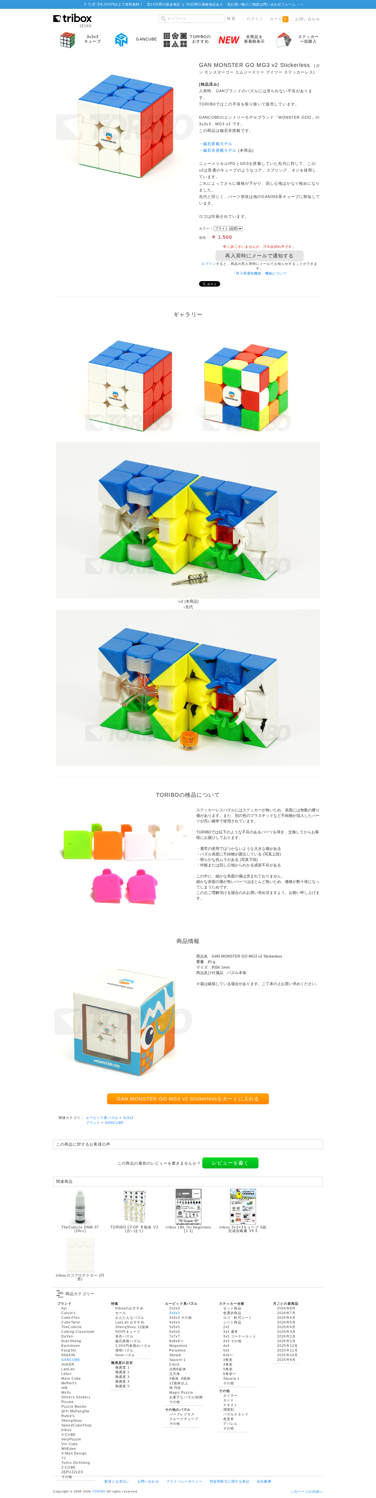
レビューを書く (230, 1163)
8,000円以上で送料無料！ (121, 4)
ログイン (255, 19)
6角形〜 (229, 1373)
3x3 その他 (232, 1341)
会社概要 (264, 1481)
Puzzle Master (74, 1406)
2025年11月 (287, 1350)
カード (228, 1400)
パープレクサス (182, 1414)
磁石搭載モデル (217, 144)
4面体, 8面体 (179, 1378)
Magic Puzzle (181, 1392)
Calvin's (68, 1313)
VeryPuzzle (71, 1439)
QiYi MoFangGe (75, 1411)
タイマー (230, 1395)
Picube (67, 1402)
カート (278, 19)
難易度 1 (122, 1367)
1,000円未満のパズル (133, 1345)
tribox (66, 1430)
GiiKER (67, 1364)
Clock (174, 1364)
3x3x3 (128, 1117)
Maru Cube (71, 1378)
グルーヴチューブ (183, 1419)
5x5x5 (174, 1327)
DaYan (67, 1336)
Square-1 (177, 1359)
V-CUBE (68, 1434)
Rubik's (68, 1416)
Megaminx (178, 1345)
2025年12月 (287, 1345)
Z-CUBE (68, 1467)
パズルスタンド (236, 1414)
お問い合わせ (307, 19)
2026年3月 (286, 1331)
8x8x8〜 (176, 1341)
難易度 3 (122, 1377)
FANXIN (68, 1355)
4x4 (226, 1345)
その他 (66, 1476)
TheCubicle (71, 1327)
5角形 (228, 1369)
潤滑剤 (228, 1409)
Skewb (175, 1355)
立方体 (174, 1373)
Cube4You (70, 1317)
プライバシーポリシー (184, 1481)
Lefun (66, 1373)
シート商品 (232, 1322)
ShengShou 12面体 (132, 1327)
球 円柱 (175, 1388)
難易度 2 (122, 1372)
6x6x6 (174, 1331)
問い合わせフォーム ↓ (281, 4)
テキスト (230, 1405)
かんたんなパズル (129, 1317)
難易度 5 (122, 1386)
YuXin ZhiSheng (75, 1462)
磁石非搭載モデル (219, 150)
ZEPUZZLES (72, 1472)
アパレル (230, 1423)
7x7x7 (174, 1336)
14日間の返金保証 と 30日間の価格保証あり (187, 4)
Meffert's (69, 1383)
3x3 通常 (230, 1331)
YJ (63, 1458)
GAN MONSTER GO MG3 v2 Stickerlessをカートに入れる (188, 1099)
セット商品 (232, 1308)
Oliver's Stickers (76, 1397)
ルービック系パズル (102, 1117)
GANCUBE (114, 1122)
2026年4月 (286, 1327)
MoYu (66, 1392)
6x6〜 (228, 1355)
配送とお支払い (117, 1481)
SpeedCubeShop (76, 1425)
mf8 (64, 1388)
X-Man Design (74, 1453)
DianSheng (71, 1341)
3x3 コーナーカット (239, 1336)
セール (120, 1313)
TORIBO (99, 1491)
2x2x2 (174, 1308)
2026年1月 (286, 1341)
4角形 (228, 1364)
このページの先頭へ (306, 1491)
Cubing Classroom (78, 1331)
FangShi (68, 1350)
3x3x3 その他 (180, 1317)
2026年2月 (286, 1336)
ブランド (93, 1122)
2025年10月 (287, 1355)
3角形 (228, 1359)
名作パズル (124, 1336)
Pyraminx (177, 1350)
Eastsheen (70, 1345)
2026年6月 (286, 1317)
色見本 (228, 1419)
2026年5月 (286, 1322)
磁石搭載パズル (128, 1341)
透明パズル (124, 1350)
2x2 (226, 1327)
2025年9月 (286, 1359)
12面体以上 (178, 1383)
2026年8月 (286, 1308)
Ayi (64, 1308)
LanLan (68, 1369)
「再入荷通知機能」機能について (259, 273)
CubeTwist (70, 1322)
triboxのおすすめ (129, 1308)
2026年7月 (286, 1313)
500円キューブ (127, 1331)
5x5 (226, 1350)
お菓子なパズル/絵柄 (186, 1397)
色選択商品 (232, 1313)
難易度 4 (122, 1381)
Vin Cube (69, 1444)
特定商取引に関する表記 (230, 1481)
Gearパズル (125, 1355)
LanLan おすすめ (130, 1322)
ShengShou (71, 1420)
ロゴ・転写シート (237, 1317)
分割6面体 (177, 1369)
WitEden (68, 1448)
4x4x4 (174, 1322)
